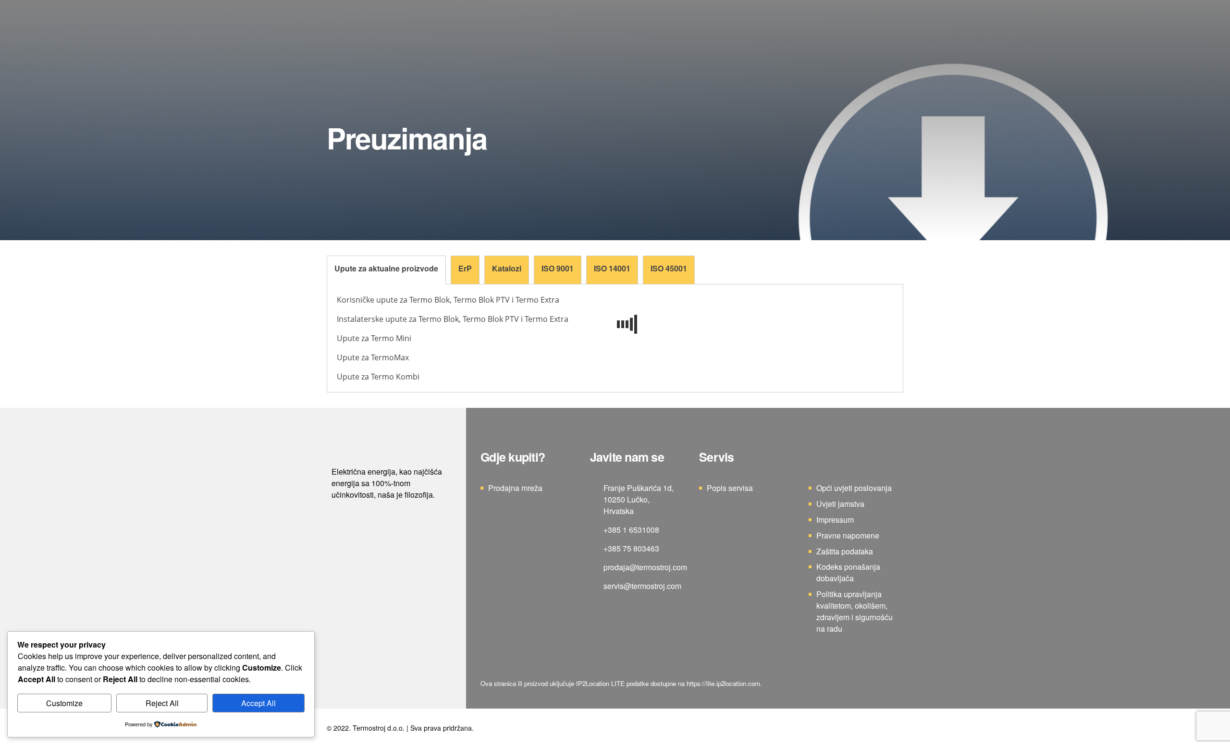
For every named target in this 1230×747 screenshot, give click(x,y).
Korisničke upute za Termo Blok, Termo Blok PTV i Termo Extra (448, 299)
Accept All (258, 703)
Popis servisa (730, 487)
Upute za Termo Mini (374, 338)
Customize (64, 703)
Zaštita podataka (844, 551)
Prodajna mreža (515, 487)
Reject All (162, 703)
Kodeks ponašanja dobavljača (848, 572)
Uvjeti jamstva (840, 503)
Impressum (835, 519)
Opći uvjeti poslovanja (854, 487)
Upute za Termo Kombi (378, 376)
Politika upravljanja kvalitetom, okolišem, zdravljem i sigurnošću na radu (854, 611)
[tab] (386, 270)
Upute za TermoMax (373, 357)
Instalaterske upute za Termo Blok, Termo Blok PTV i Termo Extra (452, 319)
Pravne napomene (847, 535)
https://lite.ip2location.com (723, 683)
